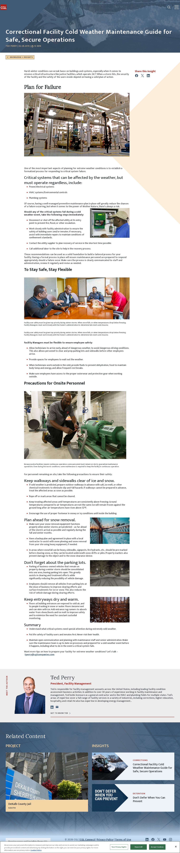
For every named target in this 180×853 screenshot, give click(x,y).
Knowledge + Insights (21, 57)
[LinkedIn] (147, 839)
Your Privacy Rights (119, 846)
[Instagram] (170, 839)
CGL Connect (87, 839)
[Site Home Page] (10, 5)
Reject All (138, 846)
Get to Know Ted (59, 713)
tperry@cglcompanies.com (39, 655)
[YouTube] (164, 839)
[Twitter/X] (158, 839)
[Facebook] (152, 839)
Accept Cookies (157, 846)
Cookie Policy (36, 850)
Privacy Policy (105, 839)
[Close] (176, 846)
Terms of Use (123, 839)
